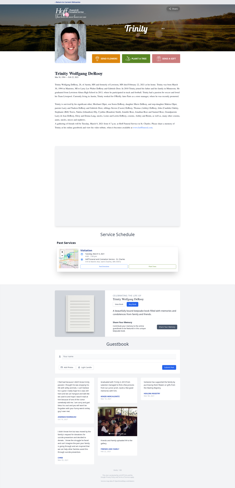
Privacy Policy (110, 477)
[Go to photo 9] (121, 433)
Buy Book (132, 304)
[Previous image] (100, 421)
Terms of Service (124, 477)
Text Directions (104, 266)
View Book (119, 304)
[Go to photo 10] (122, 433)
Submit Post (169, 367)
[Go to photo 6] (116, 433)
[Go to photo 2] (110, 433)
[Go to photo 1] (109, 433)
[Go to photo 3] (112, 433)
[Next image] (134, 421)
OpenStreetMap (120, 481)
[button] (68, 256)
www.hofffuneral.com (143, 127)
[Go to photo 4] (113, 433)
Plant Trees (152, 266)
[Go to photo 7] (118, 433)
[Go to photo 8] (119, 433)
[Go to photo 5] (115, 433)
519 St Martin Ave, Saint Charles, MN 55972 (103, 261)
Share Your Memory (167, 327)
